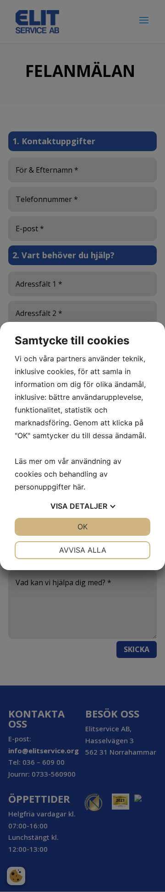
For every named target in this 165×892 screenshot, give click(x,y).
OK (82, 526)
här (78, 486)
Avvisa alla (82, 550)
